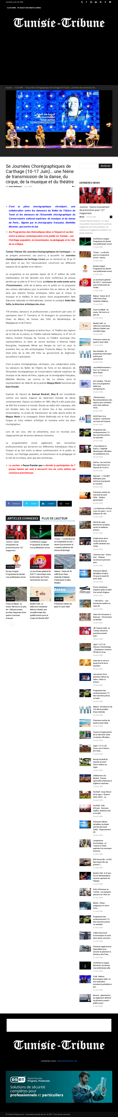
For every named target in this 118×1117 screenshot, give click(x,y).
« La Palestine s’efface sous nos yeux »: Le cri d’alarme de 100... (102, 511)
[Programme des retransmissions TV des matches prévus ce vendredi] (85, 919)
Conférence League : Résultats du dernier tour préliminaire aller (101, 965)
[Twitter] (105, 2)
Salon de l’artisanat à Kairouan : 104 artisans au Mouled (102, 617)
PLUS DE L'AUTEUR (54, 518)
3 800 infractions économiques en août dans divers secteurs (102, 935)
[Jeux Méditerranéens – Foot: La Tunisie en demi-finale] (85, 370)
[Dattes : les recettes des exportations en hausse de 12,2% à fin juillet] (85, 464)
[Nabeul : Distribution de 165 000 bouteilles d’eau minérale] (85, 709)
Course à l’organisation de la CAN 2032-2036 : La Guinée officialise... (102, 734)
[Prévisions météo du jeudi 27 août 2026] (64, 594)
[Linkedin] (96, 2)
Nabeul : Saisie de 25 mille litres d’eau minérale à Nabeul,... (101, 298)
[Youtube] (110, 2)
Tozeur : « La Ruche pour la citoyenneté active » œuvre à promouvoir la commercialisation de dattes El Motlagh (64, 544)
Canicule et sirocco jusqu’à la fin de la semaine (101, 663)
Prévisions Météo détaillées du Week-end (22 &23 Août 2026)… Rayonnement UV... (102, 827)
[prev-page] (7, 624)
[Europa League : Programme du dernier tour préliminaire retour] (16, 561)
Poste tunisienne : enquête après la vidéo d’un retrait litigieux (102, 589)
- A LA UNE (18, 87)
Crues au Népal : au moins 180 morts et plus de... (101, 312)
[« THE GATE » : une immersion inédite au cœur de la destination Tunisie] (85, 603)
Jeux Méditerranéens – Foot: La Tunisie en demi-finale (102, 370)
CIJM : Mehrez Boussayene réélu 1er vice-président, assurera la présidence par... (102, 982)
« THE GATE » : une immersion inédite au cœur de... (101, 603)
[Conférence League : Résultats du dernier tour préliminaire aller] (85, 965)
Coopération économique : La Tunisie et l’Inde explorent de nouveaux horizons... (102, 846)
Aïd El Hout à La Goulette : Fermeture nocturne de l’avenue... (102, 418)
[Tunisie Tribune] (59, 23)
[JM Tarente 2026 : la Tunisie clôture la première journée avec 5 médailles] (85, 631)
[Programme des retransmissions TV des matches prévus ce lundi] (85, 693)
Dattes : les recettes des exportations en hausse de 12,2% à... (102, 465)
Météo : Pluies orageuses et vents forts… (101, 905)
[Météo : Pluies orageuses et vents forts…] (85, 906)
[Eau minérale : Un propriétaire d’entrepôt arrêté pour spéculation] (85, 354)
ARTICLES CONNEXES (22, 518)
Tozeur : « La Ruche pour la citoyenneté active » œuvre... (101, 255)
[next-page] (12, 624)
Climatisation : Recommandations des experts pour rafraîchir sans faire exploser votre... (102, 402)
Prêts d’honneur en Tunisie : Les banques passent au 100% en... (102, 892)
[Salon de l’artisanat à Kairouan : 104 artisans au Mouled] (85, 617)
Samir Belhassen (15, 186)
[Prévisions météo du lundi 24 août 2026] (85, 723)
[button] (82, 2)
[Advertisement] (40, 195)
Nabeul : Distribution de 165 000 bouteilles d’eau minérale (102, 709)
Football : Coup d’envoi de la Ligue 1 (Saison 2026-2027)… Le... (102, 794)
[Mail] (100, 2)
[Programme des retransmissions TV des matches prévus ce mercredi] (85, 433)
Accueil (9, 87)
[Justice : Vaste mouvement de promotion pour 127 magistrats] (16, 532)
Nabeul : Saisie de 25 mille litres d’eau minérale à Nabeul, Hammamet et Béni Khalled (63, 577)
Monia (81, 217)
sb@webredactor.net (67, 1060)
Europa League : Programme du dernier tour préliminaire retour (16, 574)
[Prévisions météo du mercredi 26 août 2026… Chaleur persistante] (85, 495)
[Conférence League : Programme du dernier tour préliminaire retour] (40, 532)
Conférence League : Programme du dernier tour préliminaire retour (40, 545)
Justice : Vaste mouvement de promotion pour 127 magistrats (94, 210)
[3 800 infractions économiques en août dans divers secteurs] (85, 936)
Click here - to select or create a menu (24, 8)
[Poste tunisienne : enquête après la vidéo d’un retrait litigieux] (85, 590)
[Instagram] (91, 2)
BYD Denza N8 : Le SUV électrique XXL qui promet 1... (102, 862)
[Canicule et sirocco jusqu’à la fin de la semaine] (85, 662)
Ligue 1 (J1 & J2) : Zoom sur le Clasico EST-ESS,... (101, 748)
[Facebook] (86, 2)
